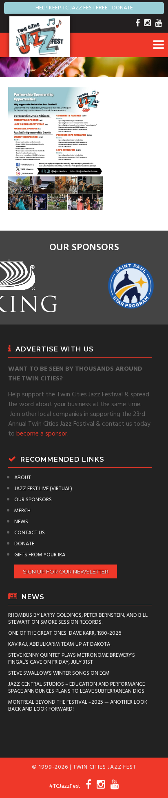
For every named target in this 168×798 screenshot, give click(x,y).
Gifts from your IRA (39, 555)
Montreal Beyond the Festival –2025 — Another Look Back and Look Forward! (77, 706)
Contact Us (29, 533)
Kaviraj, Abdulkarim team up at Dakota (59, 644)
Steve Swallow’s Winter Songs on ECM (59, 673)
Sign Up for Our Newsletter (65, 571)
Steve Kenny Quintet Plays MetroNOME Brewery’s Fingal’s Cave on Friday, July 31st (71, 659)
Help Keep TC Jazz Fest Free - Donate (84, 8)
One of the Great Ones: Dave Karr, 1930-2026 (64, 633)
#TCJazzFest (64, 786)
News (21, 522)
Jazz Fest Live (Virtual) (43, 489)
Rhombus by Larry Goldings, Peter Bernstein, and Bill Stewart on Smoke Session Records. (78, 619)
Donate (24, 544)
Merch (22, 511)
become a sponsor (41, 434)
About (22, 477)
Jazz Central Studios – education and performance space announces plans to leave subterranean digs (76, 688)
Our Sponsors (33, 500)
